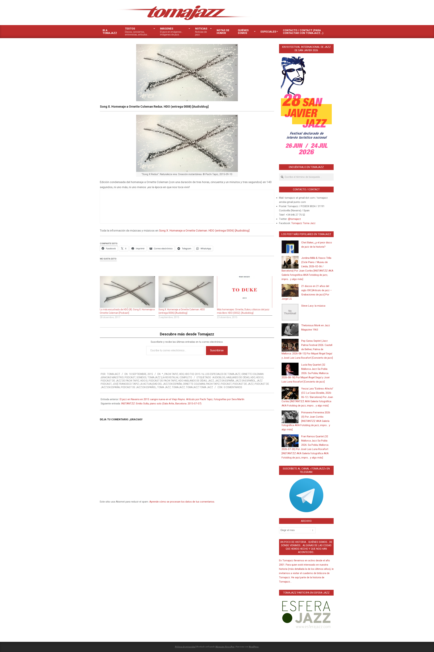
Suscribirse (217, 350)
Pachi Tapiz (213, 384)
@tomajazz (294, 218)
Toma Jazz (164, 387)
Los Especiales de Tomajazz (222, 374)
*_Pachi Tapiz (170, 374)
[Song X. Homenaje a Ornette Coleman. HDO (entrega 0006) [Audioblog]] (186, 292)
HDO (181, 374)
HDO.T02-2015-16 (194, 374)
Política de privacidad (185, 646)
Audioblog (218, 377)
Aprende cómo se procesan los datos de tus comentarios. (182, 501)
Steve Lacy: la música (313, 305)
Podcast (130, 377)
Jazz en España (224, 380)
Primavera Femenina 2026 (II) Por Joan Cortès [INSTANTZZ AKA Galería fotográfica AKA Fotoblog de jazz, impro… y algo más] (306, 421)
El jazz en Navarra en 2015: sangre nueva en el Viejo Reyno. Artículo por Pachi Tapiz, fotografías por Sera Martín (182, 399)
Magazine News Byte (224, 646)
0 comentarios (233, 387)
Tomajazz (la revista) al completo (169, 377)
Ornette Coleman (194, 384)
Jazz (211, 380)
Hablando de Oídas (238, 377)
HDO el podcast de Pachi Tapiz (158, 380)
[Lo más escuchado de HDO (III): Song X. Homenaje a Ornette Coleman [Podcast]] (127, 292)
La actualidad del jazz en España (161, 384)
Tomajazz (178, 387)
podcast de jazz (243, 384)
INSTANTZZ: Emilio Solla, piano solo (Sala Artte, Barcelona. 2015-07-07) (161, 403)
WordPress (254, 646)
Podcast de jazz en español (138, 387)
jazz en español (245, 380)
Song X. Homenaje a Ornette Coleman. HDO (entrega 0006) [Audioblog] (204, 230)
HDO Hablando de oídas (192, 380)
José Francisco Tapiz (126, 384)
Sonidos (141, 377)
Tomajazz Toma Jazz (199, 387)
